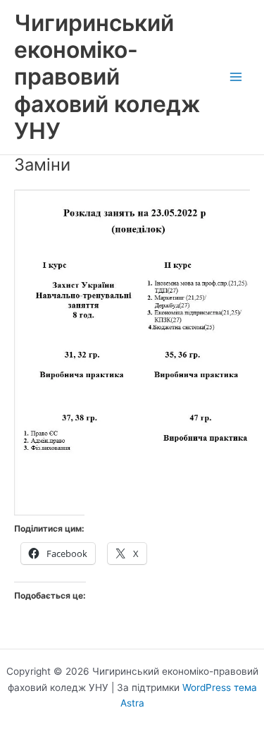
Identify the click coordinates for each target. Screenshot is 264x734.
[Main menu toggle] (236, 77)
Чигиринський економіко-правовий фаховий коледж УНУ (107, 77)
